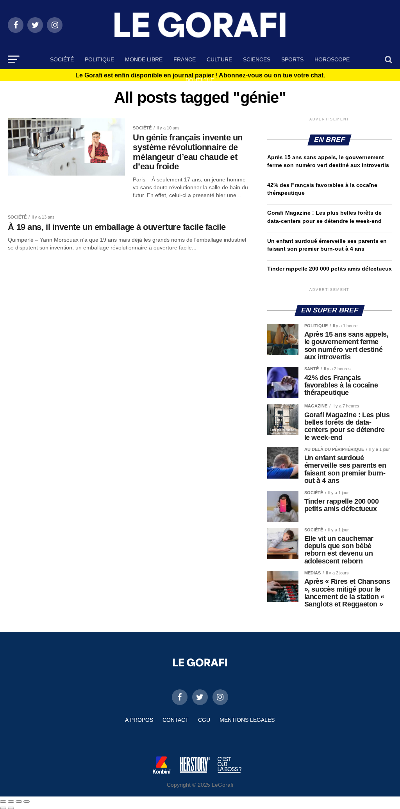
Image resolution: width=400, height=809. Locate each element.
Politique (99, 59)
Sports (292, 59)
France (184, 59)
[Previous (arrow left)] (3, 808)
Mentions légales (247, 720)
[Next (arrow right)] (11, 808)
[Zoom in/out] (26, 801)
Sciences (256, 59)
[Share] (11, 801)
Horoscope (332, 59)
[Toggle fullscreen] (19, 801)
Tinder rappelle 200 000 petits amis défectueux (329, 268)
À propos (139, 720)
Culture (219, 59)
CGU (204, 720)
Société (62, 59)
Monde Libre (143, 59)
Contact (175, 720)
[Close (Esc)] (3, 801)
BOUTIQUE (200, 80)
